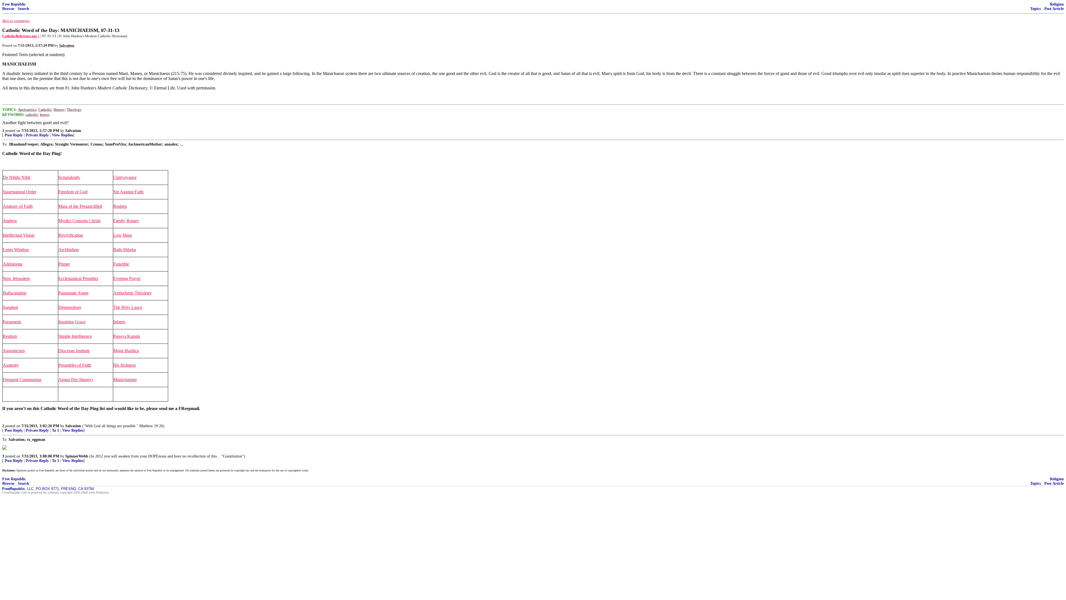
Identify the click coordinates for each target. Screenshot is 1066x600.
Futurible (121, 264)
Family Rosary (126, 220)
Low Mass (122, 235)
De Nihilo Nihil (16, 177)
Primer (64, 264)
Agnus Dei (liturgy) (75, 379)
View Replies (62, 135)
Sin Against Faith (128, 191)
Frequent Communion (22, 379)
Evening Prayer (126, 278)
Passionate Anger (73, 293)
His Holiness (124, 365)
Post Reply (14, 135)
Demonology (69, 307)
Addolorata (12, 264)
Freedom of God (72, 191)
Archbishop (68, 249)
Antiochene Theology (132, 293)
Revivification (70, 235)
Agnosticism (14, 350)
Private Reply (37, 135)
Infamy (119, 321)
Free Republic (14, 4)
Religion (1057, 4)
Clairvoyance (125, 177)
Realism (10, 336)
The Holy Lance (127, 307)
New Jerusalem (16, 278)
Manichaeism (125, 379)
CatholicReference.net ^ (21, 36)
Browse (8, 9)
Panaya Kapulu (126, 336)
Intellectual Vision (18, 235)
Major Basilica (126, 350)
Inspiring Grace (72, 321)
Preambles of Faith (74, 365)
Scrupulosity (69, 177)
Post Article (1054, 9)
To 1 (55, 430)
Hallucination (14, 293)
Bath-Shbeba (124, 249)
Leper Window (16, 249)
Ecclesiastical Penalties (78, 278)
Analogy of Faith (18, 206)
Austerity (11, 365)
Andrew (10, 220)
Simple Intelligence (75, 336)
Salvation (73, 131)
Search (23, 9)
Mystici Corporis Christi (79, 220)
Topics (1035, 9)
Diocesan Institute (74, 350)
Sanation (10, 307)
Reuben (120, 206)
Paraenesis (12, 321)
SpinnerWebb (76, 456)
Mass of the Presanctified (80, 206)
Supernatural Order (19, 191)
